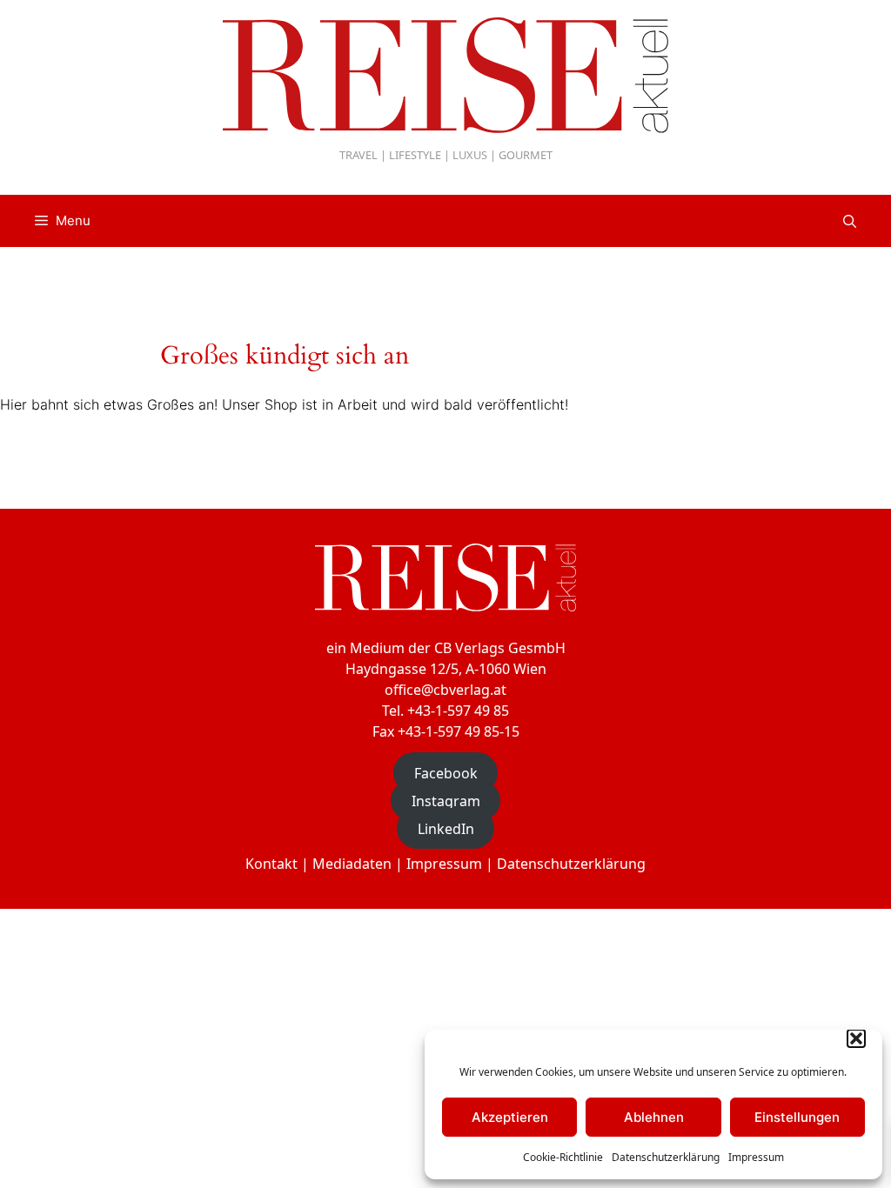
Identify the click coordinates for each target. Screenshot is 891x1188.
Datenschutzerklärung (666, 1157)
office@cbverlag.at (445, 689)
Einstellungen (797, 1117)
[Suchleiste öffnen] (850, 221)
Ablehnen (654, 1117)
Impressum (756, 1157)
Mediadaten (352, 863)
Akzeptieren (510, 1117)
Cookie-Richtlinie (563, 1157)
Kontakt (271, 863)
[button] (856, 1038)
